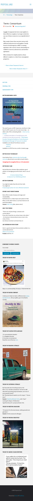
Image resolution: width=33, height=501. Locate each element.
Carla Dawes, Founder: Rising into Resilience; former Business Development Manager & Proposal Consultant (15, 139)
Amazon (8, 146)
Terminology (9, 15)
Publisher (8, 144)
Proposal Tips (6, 86)
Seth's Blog (10, 204)
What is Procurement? (8, 231)
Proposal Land (7, 4)
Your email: (5, 247)
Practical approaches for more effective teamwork (16, 187)
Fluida (16, 495)
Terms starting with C (20, 26)
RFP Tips (5, 82)
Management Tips (8, 90)
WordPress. (21, 495)
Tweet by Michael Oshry (13, 399)
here (16, 340)
